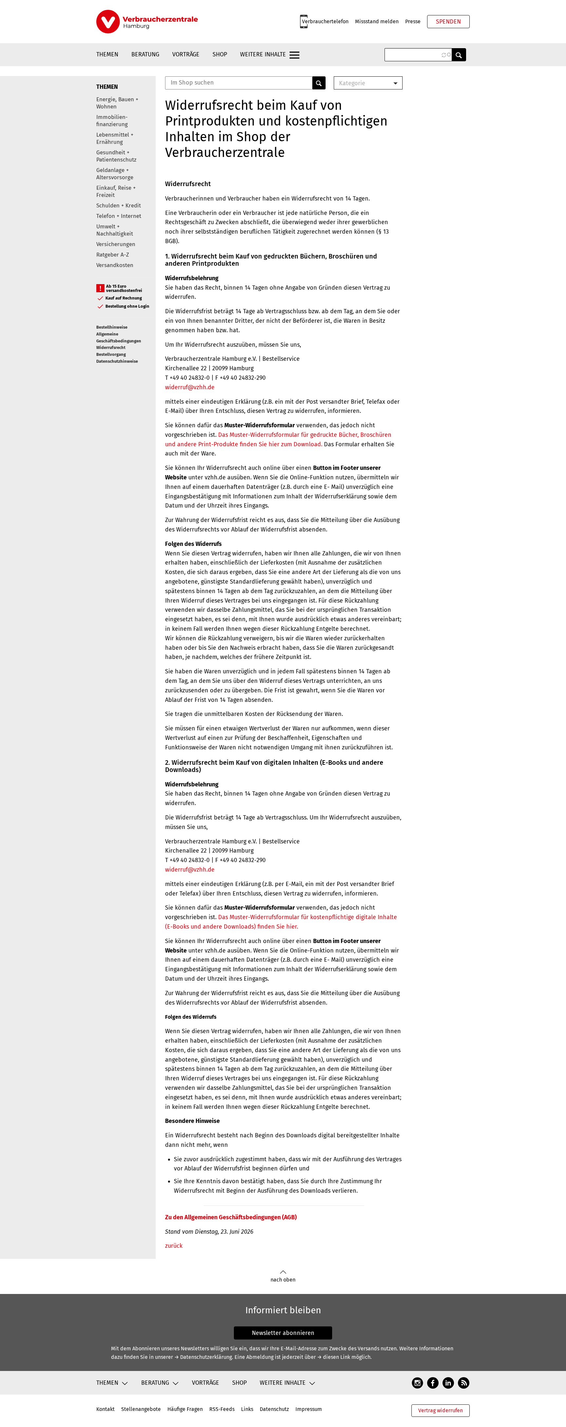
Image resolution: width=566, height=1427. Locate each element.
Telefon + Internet (118, 216)
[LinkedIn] (448, 1382)
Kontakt (105, 1409)
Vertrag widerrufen (440, 1410)
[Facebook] (433, 1382)
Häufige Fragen (185, 1409)
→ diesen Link (333, 1357)
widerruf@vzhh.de (190, 387)
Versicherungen (115, 244)
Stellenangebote (141, 1409)
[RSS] (464, 1382)
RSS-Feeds (222, 1409)
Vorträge (185, 54)
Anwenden (459, 54)
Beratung (145, 54)
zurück (173, 1245)
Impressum (308, 1409)
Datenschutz (274, 1409)
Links (247, 1409)
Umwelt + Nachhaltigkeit (114, 230)
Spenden (448, 21)
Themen (107, 54)
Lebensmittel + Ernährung (114, 138)
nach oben (283, 1280)
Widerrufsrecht (110, 347)
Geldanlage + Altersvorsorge (114, 174)
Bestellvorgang (111, 354)
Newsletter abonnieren (283, 1333)
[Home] (147, 21)
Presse (413, 21)
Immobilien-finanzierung (112, 121)
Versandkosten (114, 265)
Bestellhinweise (111, 327)
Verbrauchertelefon (325, 21)
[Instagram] (417, 1382)
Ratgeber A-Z (112, 254)
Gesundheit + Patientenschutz (116, 156)
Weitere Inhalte (263, 54)
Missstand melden (377, 21)
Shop (220, 54)
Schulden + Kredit (118, 205)
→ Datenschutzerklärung (203, 1357)
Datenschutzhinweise (117, 361)
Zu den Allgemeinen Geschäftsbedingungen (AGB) (231, 1217)
